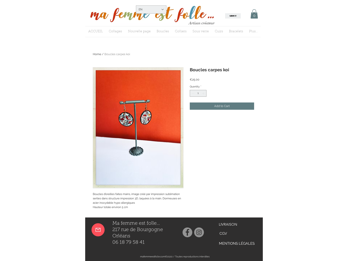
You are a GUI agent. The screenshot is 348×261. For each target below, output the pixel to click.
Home (97, 54)
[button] (254, 14)
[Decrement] (192, 93)
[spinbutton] (198, 93)
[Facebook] (187, 232)
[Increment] (203, 93)
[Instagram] (199, 232)
